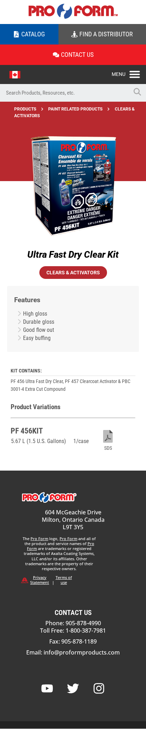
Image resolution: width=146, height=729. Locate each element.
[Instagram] (99, 688)
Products (25, 109)
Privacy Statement (39, 580)
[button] (129, 72)
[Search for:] (64, 93)
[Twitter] (73, 688)
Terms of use (64, 580)
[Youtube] (47, 688)
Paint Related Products (75, 109)
